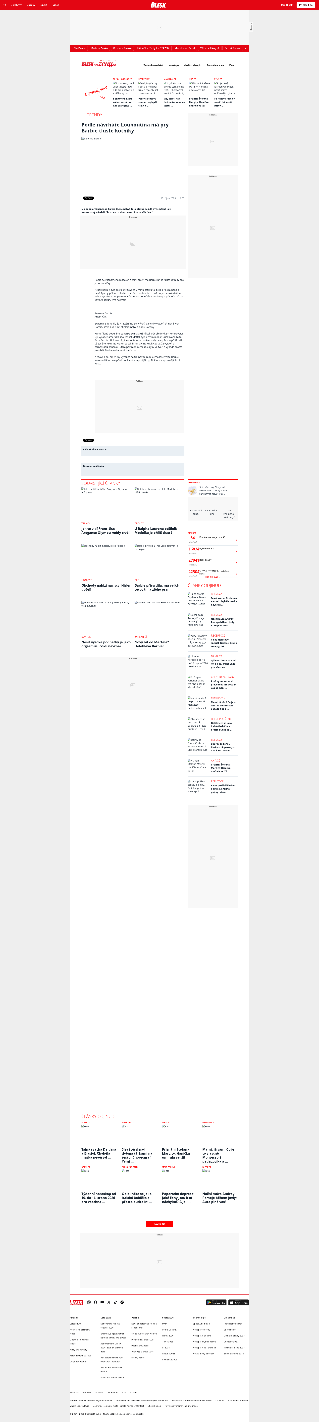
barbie (102, 449)
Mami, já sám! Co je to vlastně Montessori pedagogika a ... (223, 705)
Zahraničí (141, 636)
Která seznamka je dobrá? (212, 537)
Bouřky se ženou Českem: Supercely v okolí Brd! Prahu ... (223, 747)
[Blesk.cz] (158, 5)
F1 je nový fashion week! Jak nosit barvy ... (224, 102)
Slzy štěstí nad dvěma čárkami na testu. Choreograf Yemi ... (137, 1153)
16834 (193, 549)
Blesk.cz (216, 594)
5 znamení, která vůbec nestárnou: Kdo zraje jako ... (123, 102)
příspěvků (193, 542)
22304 (193, 571)
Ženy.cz (218, 79)
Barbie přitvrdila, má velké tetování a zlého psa (157, 587)
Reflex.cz (217, 781)
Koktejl (86, 636)
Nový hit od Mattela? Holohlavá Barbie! (152, 644)
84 (193, 537)
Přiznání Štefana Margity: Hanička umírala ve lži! (199, 102)
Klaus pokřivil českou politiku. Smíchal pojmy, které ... (223, 789)
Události (87, 580)
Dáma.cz (216, 656)
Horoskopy (173, 65)
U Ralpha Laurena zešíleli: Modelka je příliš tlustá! (156, 530)
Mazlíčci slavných (193, 65)
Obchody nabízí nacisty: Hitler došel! (106, 587)
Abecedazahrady (222, 677)
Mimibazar (218, 698)
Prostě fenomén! (215, 65)
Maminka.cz (170, 79)
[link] (89, 1302)
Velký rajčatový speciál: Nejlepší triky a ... (147, 102)
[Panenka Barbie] (132, 164)
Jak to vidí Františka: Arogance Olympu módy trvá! (105, 530)
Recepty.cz (144, 79)
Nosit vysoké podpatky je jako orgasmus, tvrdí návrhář (106, 644)
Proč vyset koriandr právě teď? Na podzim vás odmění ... (223, 684)
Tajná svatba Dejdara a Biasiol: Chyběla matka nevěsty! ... (224, 601)
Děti (137, 580)
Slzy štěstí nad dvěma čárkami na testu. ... (174, 102)
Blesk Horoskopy (122, 79)
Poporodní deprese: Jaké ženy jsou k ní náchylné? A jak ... (178, 1198)
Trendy (94, 114)
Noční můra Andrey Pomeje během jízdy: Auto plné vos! (223, 622)
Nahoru (159, 1223)
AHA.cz (192, 79)
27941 (193, 560)
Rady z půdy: (205, 560)
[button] (216, 1302)
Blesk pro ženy (221, 719)
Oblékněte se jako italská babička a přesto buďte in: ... (221, 726)
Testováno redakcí (153, 65)
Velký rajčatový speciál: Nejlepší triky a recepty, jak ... (224, 643)
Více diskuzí (212, 576)
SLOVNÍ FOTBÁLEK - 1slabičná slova (214, 572)
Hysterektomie (206, 548)
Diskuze (192, 533)
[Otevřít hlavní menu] (5, 5)
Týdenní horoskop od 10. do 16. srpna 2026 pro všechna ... (223, 664)
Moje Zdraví (168, 1167)
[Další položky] (245, 48)
